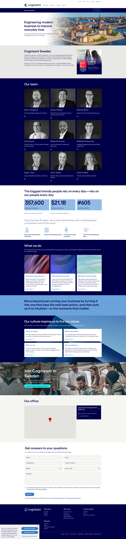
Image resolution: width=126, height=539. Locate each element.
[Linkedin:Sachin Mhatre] (51, 117)
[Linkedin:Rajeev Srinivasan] (51, 149)
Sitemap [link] (63, 534)
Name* (28, 457)
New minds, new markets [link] (89, 515)
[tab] (89, 412)
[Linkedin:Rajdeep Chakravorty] (78, 149)
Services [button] (52, 5)
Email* (67, 457)
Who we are (30, 345)
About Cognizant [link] (67, 511)
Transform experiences (35, 276)
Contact (98, 10)
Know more (29, 289)
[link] (32, 5)
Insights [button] (58, 5)
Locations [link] (66, 513)
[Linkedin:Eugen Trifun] (25, 178)
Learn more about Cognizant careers (36, 386)
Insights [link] (45, 515)
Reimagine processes (60, 276)
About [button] (63, 5)
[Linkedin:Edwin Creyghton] (25, 116)
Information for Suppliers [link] (49, 527)
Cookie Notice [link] (80, 534)
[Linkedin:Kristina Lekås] (78, 178)
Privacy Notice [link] (73, 534)
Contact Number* (70, 463)
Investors (93, 1)
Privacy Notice (42, 489)
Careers (79, 1)
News (84, 1)
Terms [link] (67, 534)
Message (28, 473)
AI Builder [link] (85, 511)
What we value (32, 331)
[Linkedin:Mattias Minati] (78, 116)
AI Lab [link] (84, 513)
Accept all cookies (29, 528)
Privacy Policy (60, 498)
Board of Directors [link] (68, 516)
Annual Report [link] (67, 515)
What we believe (71, 331)
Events (87, 1)
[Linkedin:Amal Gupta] (25, 149)
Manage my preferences (30, 536)
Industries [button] (45, 5)
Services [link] (46, 513)
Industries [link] (46, 511)
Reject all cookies (30, 532)
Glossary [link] (46, 528)
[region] (19, 532)
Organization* (30, 463)
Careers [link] (45, 525)
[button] (99, 2)
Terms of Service (72, 498)
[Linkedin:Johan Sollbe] (51, 180)
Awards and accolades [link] (69, 518)
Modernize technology (87, 276)
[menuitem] (79, 2)
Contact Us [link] (46, 523)
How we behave (71, 345)
